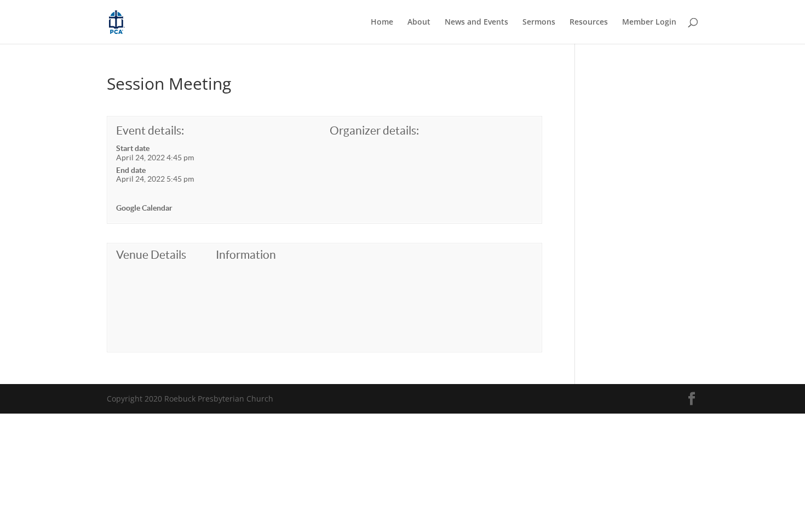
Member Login (649, 22)
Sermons (538, 22)
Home (382, 22)
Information (246, 254)
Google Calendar (144, 208)
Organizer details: (374, 130)
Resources (589, 22)
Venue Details (151, 254)
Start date (133, 148)
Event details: (150, 130)
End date (131, 170)
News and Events (476, 22)
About (418, 22)
